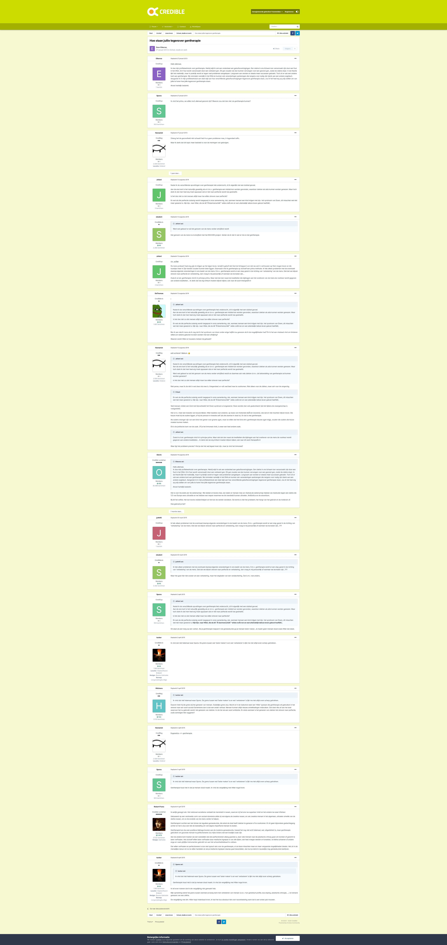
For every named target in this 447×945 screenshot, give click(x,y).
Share (276, 49)
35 (160, 322)
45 (160, 245)
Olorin (159, 455)
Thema (149, 922)
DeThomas (159, 293)
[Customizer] (297, 11)
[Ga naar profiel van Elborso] (152, 48)
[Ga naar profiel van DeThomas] (159, 311)
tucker (159, 637)
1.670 (159, 835)
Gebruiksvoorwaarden (171, 942)
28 (160, 666)
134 (159, 717)
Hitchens (159, 688)
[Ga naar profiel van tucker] (159, 655)
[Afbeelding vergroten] (189, 353)
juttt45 (159, 518)
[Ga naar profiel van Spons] (159, 111)
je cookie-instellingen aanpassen (234, 940)
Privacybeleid (159, 922)
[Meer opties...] (295, 58)
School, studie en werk (178, 50)
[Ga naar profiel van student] (159, 234)
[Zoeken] (298, 26)
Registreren (289, 12)
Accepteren (288, 938)
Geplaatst (179, 58)
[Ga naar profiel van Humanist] (159, 150)
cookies (159, 940)
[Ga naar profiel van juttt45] (159, 533)
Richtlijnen (196, 26)
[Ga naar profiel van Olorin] (159, 472)
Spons (159, 96)
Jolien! (159, 180)
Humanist (159, 133)
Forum (153, 26)
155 (159, 483)
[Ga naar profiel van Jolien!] (159, 195)
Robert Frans (159, 807)
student (159, 217)
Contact (182, 26)
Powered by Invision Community (289, 923)
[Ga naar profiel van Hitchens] (159, 706)
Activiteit (168, 26)
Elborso (163, 47)
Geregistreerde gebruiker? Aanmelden (266, 12)
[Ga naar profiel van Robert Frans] (159, 824)
